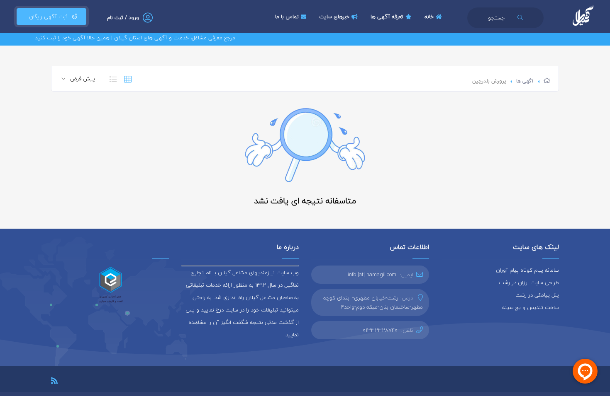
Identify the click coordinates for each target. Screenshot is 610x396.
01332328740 (380, 330)
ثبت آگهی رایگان (47, 16)
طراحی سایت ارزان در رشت (529, 282)
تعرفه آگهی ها (387, 16)
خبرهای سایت (334, 16)
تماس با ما (287, 16)
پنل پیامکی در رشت (537, 294)
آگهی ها (525, 81)
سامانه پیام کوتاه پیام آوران (527, 270)
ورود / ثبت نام (123, 17)
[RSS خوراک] (54, 382)
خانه (429, 16)
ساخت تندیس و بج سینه (530, 307)
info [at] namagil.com (372, 274)
